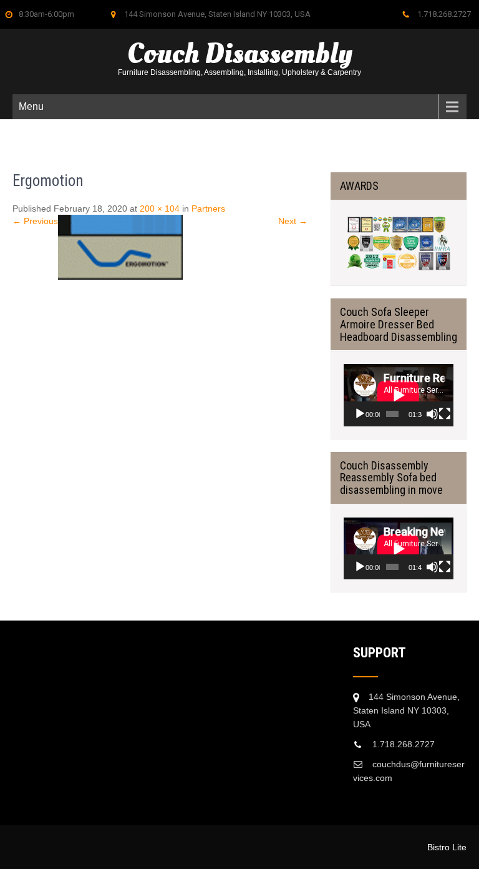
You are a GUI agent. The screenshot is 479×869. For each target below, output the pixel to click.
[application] (398, 395)
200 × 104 (160, 209)
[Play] (360, 414)
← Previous (35, 221)
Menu (31, 106)
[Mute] (432, 414)
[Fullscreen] (444, 414)
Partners (208, 209)
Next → (292, 221)
